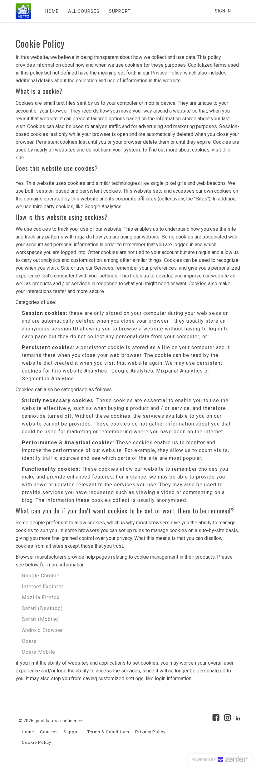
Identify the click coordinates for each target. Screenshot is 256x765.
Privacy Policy (166, 73)
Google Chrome (41, 576)
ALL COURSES (84, 11)
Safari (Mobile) (40, 619)
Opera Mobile (38, 652)
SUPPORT (120, 11)
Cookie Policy (36, 742)
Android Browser (42, 630)
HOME (52, 11)
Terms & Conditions (108, 731)
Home (28, 731)
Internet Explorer (42, 586)
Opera (29, 641)
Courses (49, 731)
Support (72, 731)
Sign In (223, 10)
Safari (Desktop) (42, 608)
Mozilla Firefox (41, 597)
